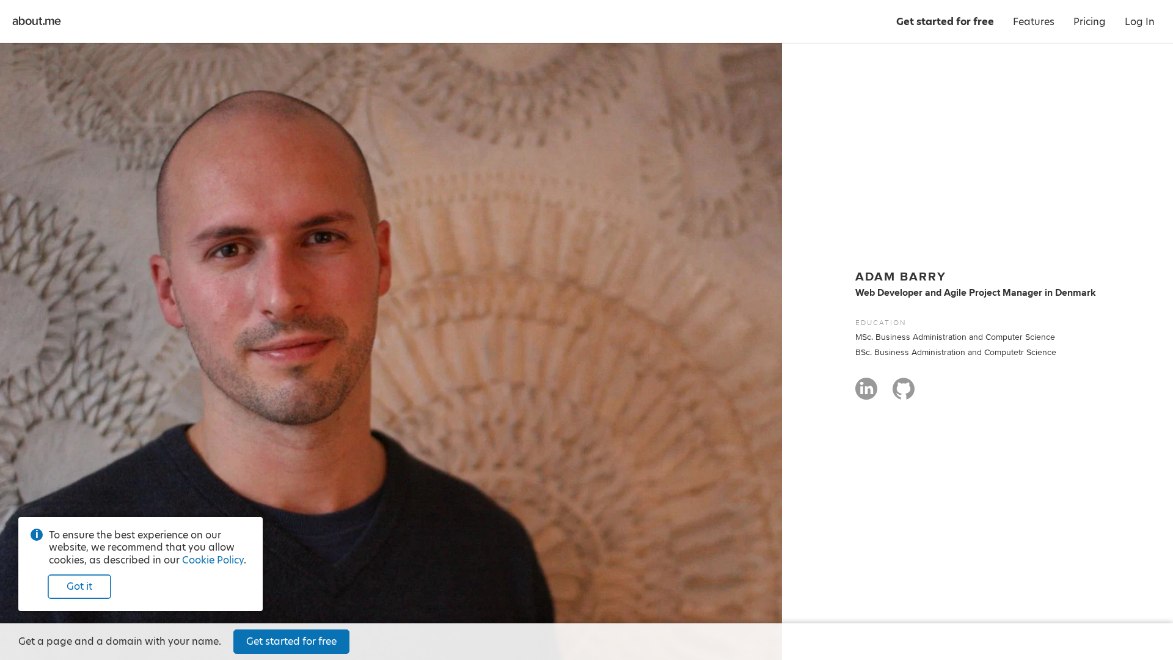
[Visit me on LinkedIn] (866, 394)
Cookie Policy (213, 560)
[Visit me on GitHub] (904, 394)
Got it (79, 586)
